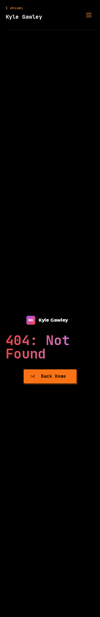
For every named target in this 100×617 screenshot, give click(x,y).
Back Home (53, 376)
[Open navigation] (88, 15)
